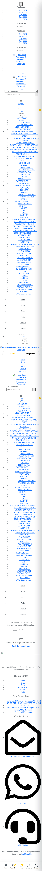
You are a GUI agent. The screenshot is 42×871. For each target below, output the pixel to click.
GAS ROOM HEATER (24, 158)
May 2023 (23, 19)
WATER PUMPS (22, 181)
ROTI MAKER (24, 283)
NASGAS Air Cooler (24, 125)
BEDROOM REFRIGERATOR (24, 222)
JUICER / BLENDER (24, 260)
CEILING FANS (24, 165)
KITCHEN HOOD (24, 251)
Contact (23, 323)
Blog (23, 305)
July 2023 (23, 15)
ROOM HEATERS (22, 154)
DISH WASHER (24, 237)
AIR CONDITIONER (22, 127)
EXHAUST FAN (24, 174)
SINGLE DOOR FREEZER (24, 228)
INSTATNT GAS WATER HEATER (24, 152)
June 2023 (23, 17)
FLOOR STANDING (24, 129)
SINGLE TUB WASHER (26, 195)
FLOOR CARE (24, 273)
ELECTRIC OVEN (24, 240)
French (24, 341)
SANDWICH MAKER (24, 262)
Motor (24, 276)
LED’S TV (22, 206)
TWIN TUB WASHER (26, 197)
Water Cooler (24, 264)
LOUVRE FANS (26, 168)
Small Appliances (22, 267)
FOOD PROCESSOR (24, 258)
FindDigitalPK (26, 854)
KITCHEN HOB (24, 249)
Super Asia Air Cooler (24, 289)
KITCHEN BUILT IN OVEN (24, 246)
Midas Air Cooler (24, 122)
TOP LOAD (24, 190)
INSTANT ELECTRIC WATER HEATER (24, 150)
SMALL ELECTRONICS (24, 269)
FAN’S (22, 161)
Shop (23, 311)
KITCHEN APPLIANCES (22, 233)
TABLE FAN (24, 292)
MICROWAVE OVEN (24, 253)
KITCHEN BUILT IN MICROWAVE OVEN (24, 244)
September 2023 (22, 12)
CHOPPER (24, 256)
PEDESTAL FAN (24, 179)
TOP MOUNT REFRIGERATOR (24, 231)
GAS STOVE (24, 242)
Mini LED (24, 208)
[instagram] (23, 73)
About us (22, 328)
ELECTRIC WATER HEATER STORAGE (24, 145)
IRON (24, 271)
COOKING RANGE (24, 235)
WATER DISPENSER (22, 201)
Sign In (21, 104)
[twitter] (23, 68)
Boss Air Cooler (24, 120)
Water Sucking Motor (24, 294)
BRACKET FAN (24, 163)
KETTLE (24, 280)
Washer (24, 192)
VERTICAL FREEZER (24, 287)
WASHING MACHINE (22, 186)
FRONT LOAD (24, 188)
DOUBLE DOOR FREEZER (24, 224)
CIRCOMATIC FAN (24, 172)
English (22, 337)
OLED (24, 210)
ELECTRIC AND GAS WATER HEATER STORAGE (25, 139)
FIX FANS (24, 177)
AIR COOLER (22, 118)
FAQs (23, 317)
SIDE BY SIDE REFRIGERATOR (24, 226)
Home (23, 300)
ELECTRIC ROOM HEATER (24, 156)
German (25, 343)
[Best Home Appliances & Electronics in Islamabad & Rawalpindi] (21, 59)
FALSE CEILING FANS (26, 170)
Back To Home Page (21, 646)
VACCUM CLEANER (24, 285)
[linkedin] (23, 70)
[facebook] (23, 66)
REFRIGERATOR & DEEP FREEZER (22, 219)
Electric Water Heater (24, 143)
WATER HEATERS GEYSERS (22, 131)
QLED (24, 213)
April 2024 (23, 10)
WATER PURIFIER (24, 204)
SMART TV (24, 215)
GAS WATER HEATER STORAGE (24, 147)
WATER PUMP (24, 183)
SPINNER (24, 199)
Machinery (24, 278)
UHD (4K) (24, 217)
